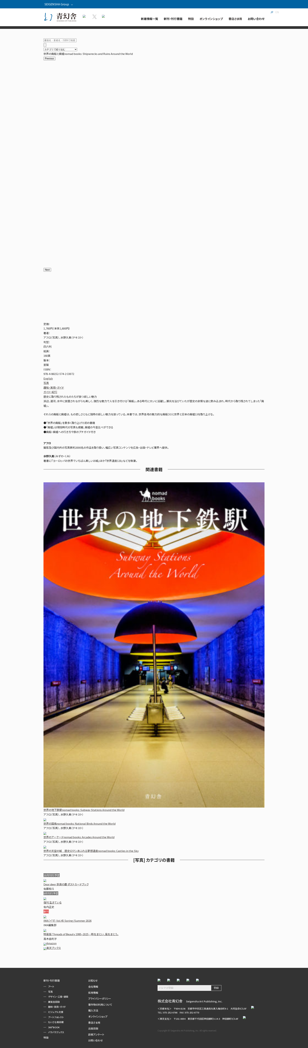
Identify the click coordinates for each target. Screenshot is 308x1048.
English (48, 378)
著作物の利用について (100, 1004)
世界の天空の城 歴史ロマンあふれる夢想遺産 (91, 851)
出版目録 (93, 1028)
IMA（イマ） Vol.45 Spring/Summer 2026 (67, 920)
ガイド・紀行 (50, 392)
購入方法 (93, 1010)
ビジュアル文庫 (55, 1012)
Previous (49, 58)
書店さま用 (94, 1022)
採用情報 (93, 992)
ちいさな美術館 (56, 1022)
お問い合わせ (95, 1040)
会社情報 (93, 986)
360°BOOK (54, 1027)
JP (271, 12)
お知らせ (92, 980)
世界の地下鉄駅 (83, 810)
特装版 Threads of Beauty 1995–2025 (81, 934)
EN (277, 12)
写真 (46, 383)
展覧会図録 (54, 1001)
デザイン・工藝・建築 (58, 996)
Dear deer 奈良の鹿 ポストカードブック (66, 884)
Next (47, 269)
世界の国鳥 (79, 823)
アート (51, 986)
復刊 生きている (52, 902)
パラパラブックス (56, 1032)
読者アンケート (96, 1034)
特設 (45, 1037)
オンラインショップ (97, 1016)
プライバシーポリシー (99, 998)
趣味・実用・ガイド (53, 387)
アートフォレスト (56, 1017)
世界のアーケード (78, 837)
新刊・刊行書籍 (51, 980)
